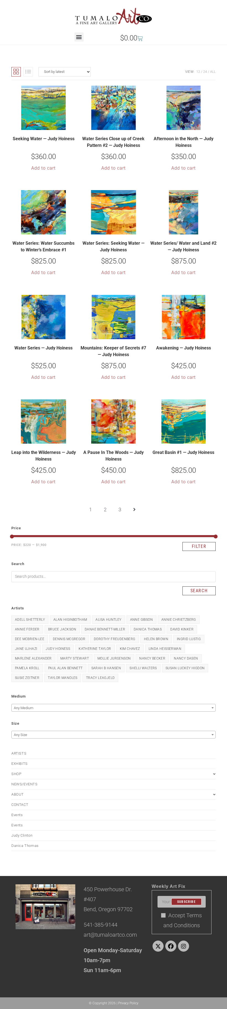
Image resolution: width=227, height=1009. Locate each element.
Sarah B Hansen (106, 668)
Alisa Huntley (108, 620)
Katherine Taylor (95, 649)
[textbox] (113, 708)
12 (198, 72)
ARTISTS (18, 753)
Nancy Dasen (186, 658)
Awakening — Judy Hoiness (183, 348)
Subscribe (186, 902)
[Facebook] (170, 946)
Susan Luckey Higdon (185, 668)
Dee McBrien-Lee (29, 639)
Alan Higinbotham (70, 620)
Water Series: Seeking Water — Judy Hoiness (113, 246)
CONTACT (19, 805)
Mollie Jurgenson (114, 658)
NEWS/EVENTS (24, 784)
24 (205, 72)
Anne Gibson (141, 620)
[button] (79, 37)
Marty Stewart (74, 658)
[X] (158, 946)
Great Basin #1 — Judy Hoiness (183, 452)
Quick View (47, 125)
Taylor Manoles (63, 678)
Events (17, 815)
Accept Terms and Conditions (182, 920)
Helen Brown (156, 639)
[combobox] (113, 708)
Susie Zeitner (27, 678)
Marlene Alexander (33, 658)
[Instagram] (183, 946)
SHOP (16, 774)
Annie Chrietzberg (178, 620)
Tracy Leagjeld (100, 678)
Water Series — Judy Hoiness (43, 348)
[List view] (28, 71)
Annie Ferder (27, 629)
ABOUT (17, 794)
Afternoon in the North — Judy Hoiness (183, 142)
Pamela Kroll (27, 668)
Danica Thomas (148, 629)
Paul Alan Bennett (65, 668)
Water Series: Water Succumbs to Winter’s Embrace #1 (43, 246)
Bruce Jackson (62, 629)
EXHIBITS (19, 764)
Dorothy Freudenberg (114, 639)
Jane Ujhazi (26, 649)
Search (199, 590)
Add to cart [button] (43, 168)
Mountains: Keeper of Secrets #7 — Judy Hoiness (113, 351)
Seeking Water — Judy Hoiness (43, 138)
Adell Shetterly (30, 620)
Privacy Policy (128, 1003)
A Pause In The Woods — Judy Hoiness (113, 456)
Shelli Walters (143, 668)
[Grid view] (16, 71)
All (213, 72)
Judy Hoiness (58, 649)
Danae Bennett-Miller (105, 629)
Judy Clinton (21, 835)
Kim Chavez (130, 649)
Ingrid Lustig (189, 639)
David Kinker (182, 629)
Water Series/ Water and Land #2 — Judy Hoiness (183, 246)
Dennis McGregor (69, 639)
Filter (199, 546)
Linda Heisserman (165, 649)
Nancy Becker (152, 658)
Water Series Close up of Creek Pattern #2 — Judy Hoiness (113, 142)
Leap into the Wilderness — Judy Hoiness (43, 456)
